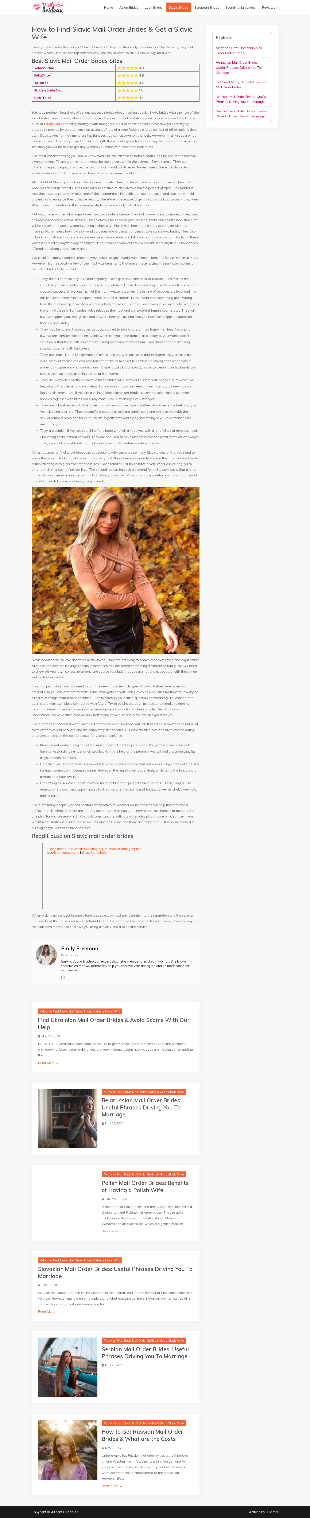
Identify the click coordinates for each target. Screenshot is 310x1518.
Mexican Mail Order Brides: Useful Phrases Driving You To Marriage (241, 99)
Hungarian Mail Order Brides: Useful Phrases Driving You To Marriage (238, 67)
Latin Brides (154, 7)
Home (108, 7)
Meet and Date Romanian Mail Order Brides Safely (239, 50)
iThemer (272, 1512)
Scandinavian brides (240, 7)
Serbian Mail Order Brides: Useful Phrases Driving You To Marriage (145, 1353)
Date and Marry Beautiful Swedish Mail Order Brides (242, 84)
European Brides (206, 7)
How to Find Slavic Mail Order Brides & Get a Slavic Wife (81, 1011)
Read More (48, 1063)
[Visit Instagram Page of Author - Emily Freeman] (63, 978)
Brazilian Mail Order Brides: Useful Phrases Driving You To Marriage (241, 113)
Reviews (268, 7)
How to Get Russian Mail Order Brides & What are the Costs (142, 1435)
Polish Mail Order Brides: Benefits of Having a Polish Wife (145, 1186)
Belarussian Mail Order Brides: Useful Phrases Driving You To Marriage (141, 1107)
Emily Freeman (79, 948)
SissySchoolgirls (95, 852)
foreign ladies (54, 124)
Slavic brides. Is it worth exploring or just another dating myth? (94, 849)
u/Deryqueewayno (65, 852)
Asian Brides (128, 7)
